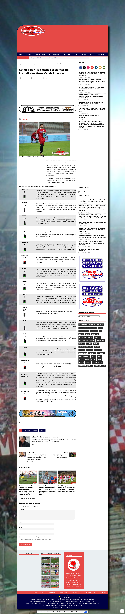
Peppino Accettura (37, 78)
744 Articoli (55, 437)
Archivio (83, 54)
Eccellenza (94, 331)
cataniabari (26, 430)
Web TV (92, 54)
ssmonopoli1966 (97, 362)
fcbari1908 (95, 334)
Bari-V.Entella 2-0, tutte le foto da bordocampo (88, 116)
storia (90, 366)
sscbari (42, 430)
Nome (20, 522)
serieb (99, 356)
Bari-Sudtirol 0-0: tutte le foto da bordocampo (88, 249)
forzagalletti (83, 340)
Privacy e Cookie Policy (62, 596)
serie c (87, 359)
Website (21, 532)
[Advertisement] (62, 13)
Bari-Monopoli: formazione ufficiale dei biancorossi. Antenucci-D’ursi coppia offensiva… (66, 488)
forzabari (98, 337)
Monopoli (98, 350)
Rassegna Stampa (84, 356)
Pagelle (47, 78)
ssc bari (88, 362)
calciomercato (83, 331)
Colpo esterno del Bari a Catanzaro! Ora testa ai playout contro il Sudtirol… (90, 102)
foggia (90, 337)
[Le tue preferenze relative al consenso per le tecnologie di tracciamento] (122, 611)
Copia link (25, 119)
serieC (35, 430)
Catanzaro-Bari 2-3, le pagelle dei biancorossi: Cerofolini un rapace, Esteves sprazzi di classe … (91, 96)
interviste (89, 347)
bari (87, 328)
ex (100, 331)
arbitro (81, 328)
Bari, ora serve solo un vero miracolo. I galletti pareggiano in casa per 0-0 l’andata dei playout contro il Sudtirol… (91, 81)
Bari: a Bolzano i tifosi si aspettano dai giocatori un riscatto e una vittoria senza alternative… (91, 243)
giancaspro (100, 340)
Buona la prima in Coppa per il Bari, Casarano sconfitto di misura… (92, 223)
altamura (92, 324)
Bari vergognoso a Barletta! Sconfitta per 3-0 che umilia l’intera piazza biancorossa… (91, 200)
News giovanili (40, 54)
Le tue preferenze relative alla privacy (70, 612)
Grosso (81, 347)
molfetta (89, 350)
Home (20, 54)
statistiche (82, 366)
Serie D (93, 359)
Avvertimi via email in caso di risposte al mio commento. (36, 537)
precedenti (92, 353)
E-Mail (20, 527)
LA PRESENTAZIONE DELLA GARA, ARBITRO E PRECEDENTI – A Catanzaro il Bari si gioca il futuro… (91, 109)
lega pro (97, 347)
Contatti (101, 54)
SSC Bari (28, 54)
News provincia (54, 54)
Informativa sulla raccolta (46, 612)
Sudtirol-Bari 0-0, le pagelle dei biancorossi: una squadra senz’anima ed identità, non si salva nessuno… (91, 229)
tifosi (96, 366)
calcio (100, 328)
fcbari (87, 334)
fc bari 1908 (82, 337)
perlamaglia (83, 353)
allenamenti (83, 324)
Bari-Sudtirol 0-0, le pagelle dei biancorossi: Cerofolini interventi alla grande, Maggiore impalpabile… (91, 73)
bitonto (93, 328)
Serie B (93, 356)
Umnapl (102, 366)
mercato (81, 350)
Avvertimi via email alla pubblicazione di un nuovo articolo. (37, 540)
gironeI (89, 343)
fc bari (81, 334)
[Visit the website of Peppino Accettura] (33, 444)
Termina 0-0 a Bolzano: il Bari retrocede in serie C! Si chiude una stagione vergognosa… (92, 236)
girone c (81, 343)
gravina (96, 343)
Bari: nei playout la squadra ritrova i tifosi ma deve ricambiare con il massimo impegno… (91, 88)
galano (92, 340)
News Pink (67, 54)
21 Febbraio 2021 (25, 78)
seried (99, 359)
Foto (75, 54)
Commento (22, 509)
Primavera (101, 353)
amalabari (100, 324)
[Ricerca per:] (97, 58)
